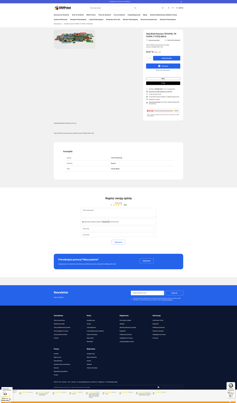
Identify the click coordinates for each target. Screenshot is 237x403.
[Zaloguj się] (169, 8)
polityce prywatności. (167, 299)
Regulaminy (124, 316)
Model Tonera (91, 15)
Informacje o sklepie (125, 320)
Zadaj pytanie (147, 261)
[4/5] (119, 205)
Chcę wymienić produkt (60, 334)
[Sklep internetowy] (170, 387)
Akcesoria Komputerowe (149, 19)
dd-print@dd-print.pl (84, 382)
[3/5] (116, 205)
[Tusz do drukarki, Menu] (126, 14)
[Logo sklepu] (63, 8)
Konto (89, 316)
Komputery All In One (113, 19)
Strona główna (57, 23)
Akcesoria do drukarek (61, 15)
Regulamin (123, 331)
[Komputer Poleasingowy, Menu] (87, 19)
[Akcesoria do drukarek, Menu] (70, 14)
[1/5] (111, 205)
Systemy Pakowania (60, 19)
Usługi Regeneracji (134, 15)
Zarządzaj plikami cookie (127, 341)
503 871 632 (57, 382)
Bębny (145, 15)
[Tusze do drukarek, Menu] (112, 14)
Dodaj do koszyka (167, 58)
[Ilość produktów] (149, 58)
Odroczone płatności (155, 102)
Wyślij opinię (118, 242)
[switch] (231, 396)
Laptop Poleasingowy (96, 19)
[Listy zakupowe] (173, 8)
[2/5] (114, 205)
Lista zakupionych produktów (95, 331)
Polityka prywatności (126, 334)
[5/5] (121, 205)
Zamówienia (58, 316)
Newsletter (90, 341)
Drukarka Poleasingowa (168, 19)
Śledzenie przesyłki (59, 324)
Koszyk (89, 324)
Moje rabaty (90, 338)
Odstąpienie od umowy (126, 338)
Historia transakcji (92, 334)
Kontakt (56, 338)
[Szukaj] (135, 8)
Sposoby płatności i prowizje (128, 327)
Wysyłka (122, 324)
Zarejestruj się (91, 320)
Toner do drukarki (78, 15)
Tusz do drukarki (119, 15)
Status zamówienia (59, 320)
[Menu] (234, 383)
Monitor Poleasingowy (130, 19)
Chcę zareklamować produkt (62, 327)
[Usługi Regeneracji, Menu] (141, 14)
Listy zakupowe (91, 327)
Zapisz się (174, 293)
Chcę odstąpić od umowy (61, 331)
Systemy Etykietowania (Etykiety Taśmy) (163, 15)
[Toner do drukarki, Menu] (85, 14)
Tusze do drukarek (104, 15)
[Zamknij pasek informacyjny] (181, 2)
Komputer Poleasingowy (78, 19)
